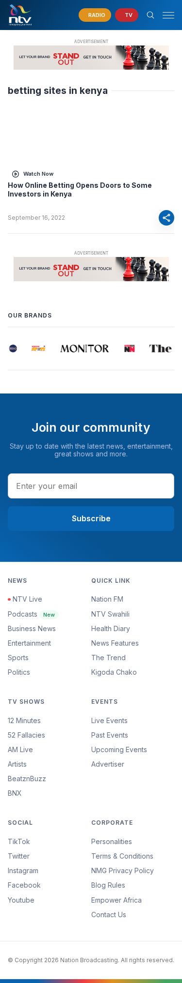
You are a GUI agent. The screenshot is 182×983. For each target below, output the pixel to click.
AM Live (20, 749)
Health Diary (110, 628)
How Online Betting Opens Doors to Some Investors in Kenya (80, 189)
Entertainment (29, 643)
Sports (18, 657)
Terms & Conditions (122, 856)
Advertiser (107, 764)
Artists (17, 764)
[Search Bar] (150, 15)
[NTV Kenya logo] (20, 15)
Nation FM (107, 599)
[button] (164, 15)
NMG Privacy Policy (122, 870)
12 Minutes (24, 720)
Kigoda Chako (114, 672)
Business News (32, 628)
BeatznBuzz (27, 778)
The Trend (108, 657)
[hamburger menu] (168, 15)
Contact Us (108, 914)
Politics (19, 672)
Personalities (111, 841)
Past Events (109, 735)
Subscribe (91, 518)
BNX (15, 793)
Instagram (23, 870)
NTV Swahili (110, 614)
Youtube (21, 900)
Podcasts (31, 614)
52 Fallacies (26, 735)
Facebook (24, 885)
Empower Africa (116, 900)
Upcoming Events (119, 749)
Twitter (19, 856)
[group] (13, 348)
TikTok (19, 841)
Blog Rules (108, 885)
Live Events (109, 720)
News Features (115, 643)
